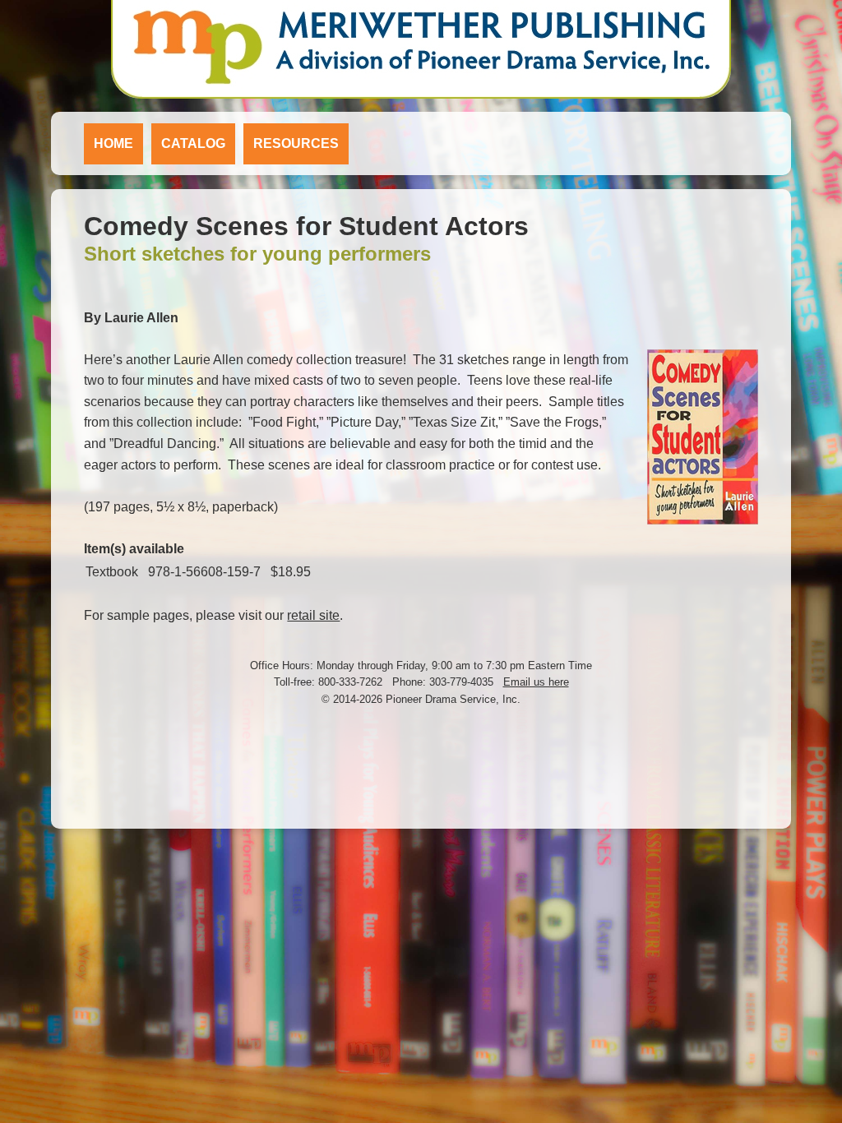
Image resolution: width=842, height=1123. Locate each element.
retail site (313, 615)
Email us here (536, 682)
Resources (296, 143)
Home (113, 143)
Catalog (193, 143)
